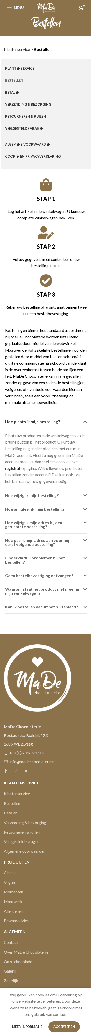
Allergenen (13, 911)
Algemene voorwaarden (24, 851)
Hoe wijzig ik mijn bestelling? (32, 495)
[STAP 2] (46, 232)
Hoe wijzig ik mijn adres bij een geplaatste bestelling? (33, 524)
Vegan (9, 882)
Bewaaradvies (16, 920)
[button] (46, 421)
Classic (10, 872)
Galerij (10, 970)
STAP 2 (46, 246)
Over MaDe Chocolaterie (26, 951)
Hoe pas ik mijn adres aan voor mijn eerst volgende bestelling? (38, 542)
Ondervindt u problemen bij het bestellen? (35, 559)
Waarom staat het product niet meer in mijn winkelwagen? (42, 591)
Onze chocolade (18, 961)
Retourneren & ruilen (22, 831)
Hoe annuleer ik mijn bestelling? (35, 508)
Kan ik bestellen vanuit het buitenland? (41, 606)
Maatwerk (13, 901)
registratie (14, 468)
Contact (11, 942)
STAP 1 (46, 198)
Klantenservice (17, 49)
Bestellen (12, 803)
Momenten (13, 891)
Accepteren (64, 1026)
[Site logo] (46, 7)
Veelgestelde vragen (21, 841)
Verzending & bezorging (25, 822)
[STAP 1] (46, 184)
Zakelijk (11, 980)
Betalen (10, 812)
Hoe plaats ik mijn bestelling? (32, 421)
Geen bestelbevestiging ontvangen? (39, 575)
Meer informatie (27, 1026)
